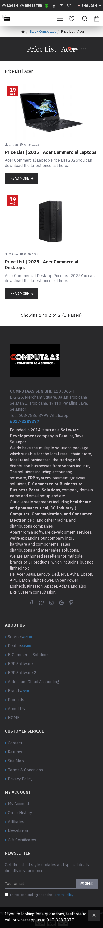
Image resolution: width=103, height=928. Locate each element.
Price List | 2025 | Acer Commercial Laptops (50, 152)
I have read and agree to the (41, 895)
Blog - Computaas (43, 31)
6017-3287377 (24, 421)
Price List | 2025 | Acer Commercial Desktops (41, 264)
